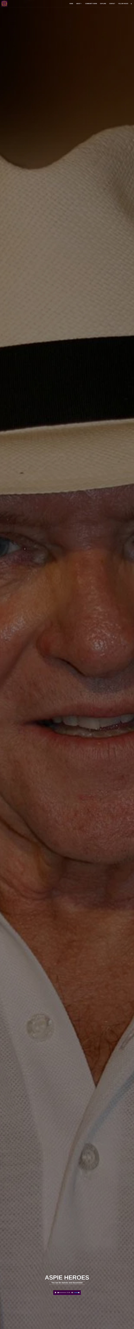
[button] (79, 3)
